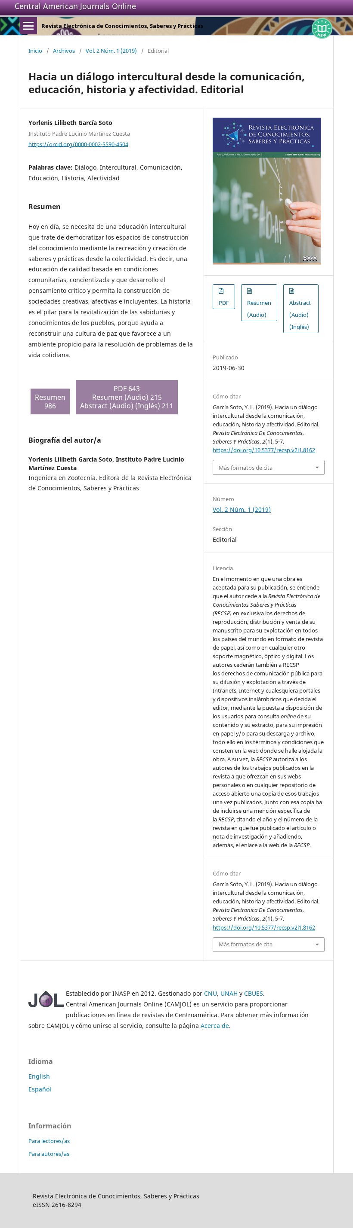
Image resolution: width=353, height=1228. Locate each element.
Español (39, 1089)
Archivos (64, 51)
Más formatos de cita (245, 467)
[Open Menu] (28, 25)
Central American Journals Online (75, 6)
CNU (210, 993)
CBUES (253, 993)
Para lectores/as (49, 1141)
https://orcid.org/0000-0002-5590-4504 (78, 144)
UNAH (229, 993)
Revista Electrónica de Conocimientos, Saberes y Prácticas (122, 26)
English (39, 1076)
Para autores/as (48, 1154)
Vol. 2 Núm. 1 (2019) (111, 51)
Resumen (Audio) (259, 309)
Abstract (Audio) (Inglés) (300, 315)
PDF (224, 303)
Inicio (35, 51)
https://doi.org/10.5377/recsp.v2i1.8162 (264, 450)
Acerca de (215, 1025)
